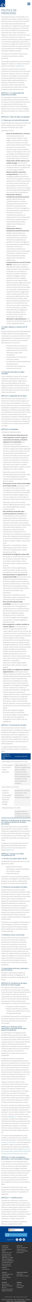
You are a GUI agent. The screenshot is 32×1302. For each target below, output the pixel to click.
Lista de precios (5, 1269)
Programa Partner (21, 1249)
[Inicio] (2, 3)
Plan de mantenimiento (22, 1247)
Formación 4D (20, 1252)
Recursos (4, 1287)
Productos (5, 1246)
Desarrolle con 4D (6, 1254)
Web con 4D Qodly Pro (7, 1259)
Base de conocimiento (7, 1285)
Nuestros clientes (22, 1272)
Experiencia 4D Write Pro (8, 1261)
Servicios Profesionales (22, 1251)
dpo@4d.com (20, 66)
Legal (14, 1299)
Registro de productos (7, 1290)
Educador (4, 1279)
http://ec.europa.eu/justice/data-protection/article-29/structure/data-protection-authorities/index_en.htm (15, 1151)
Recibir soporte (5, 1284)
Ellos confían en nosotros (23, 1275)
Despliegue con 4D (6, 1256)
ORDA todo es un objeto (7, 1257)
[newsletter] (16, 1235)
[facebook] (17, 1239)
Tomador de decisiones (7, 1274)
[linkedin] (24, 1239)
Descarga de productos (7, 1289)
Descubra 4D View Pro (7, 1262)
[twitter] (20, 1239)
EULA (12, 1301)
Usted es (4, 1272)
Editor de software (6, 1277)
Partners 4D (20, 1274)
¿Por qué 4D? (5, 1247)
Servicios (19, 1246)
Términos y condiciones (7, 1299)
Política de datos (21, 1299)
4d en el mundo (20, 1285)
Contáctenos (20, 1287)
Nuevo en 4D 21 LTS (7, 1252)
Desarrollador (5, 1275)
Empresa (19, 1282)
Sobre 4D (19, 1284)
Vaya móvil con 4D (6, 1264)
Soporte (4, 1282)
